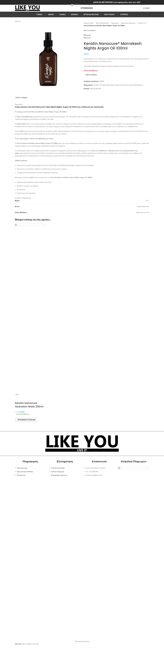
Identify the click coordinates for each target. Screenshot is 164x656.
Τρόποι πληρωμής (57, 471)
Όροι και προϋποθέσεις (25, 471)
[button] (26, 419)
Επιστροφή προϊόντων (59, 475)
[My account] (137, 8)
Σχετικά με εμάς (22, 468)
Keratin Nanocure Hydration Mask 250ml (29, 404)
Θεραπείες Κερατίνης (128, 23)
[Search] (133, 8)
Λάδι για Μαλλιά (95, 89)
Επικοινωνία (21, 475)
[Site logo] (27, 8)
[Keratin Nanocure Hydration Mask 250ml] (30, 308)
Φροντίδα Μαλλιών (102, 23)
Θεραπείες (115, 23)
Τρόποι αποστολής (58, 468)
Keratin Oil (142, 23)
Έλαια (104, 85)
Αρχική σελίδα (88, 23)
